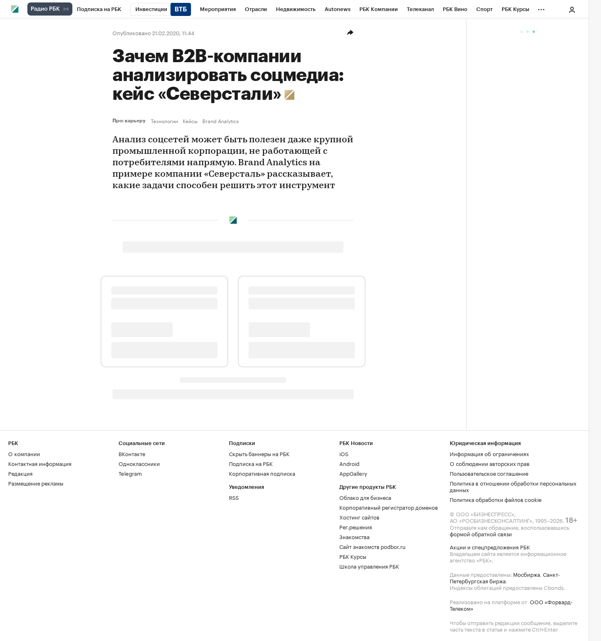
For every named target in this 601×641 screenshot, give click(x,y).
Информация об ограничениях (489, 453)
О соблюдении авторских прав (489, 463)
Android (349, 463)
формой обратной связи (481, 533)
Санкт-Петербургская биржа (505, 577)
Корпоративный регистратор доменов (388, 507)
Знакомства (354, 536)
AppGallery (353, 473)
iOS (343, 453)
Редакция (20, 473)
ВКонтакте (132, 453)
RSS (234, 497)
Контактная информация (40, 463)
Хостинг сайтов (359, 517)
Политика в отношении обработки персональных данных (513, 486)
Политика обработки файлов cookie (496, 499)
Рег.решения (355, 526)
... (541, 8)
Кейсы (190, 120)
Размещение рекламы (35, 483)
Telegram (130, 473)
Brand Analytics (220, 120)
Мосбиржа (526, 574)
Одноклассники (139, 463)
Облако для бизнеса (365, 497)
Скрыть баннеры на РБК (259, 453)
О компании (24, 453)
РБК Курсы (352, 556)
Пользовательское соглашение (489, 473)
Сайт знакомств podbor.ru (372, 546)
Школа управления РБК (369, 566)
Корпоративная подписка (262, 473)
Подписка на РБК (251, 463)
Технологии (164, 120)
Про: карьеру (130, 120)
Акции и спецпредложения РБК (490, 546)
